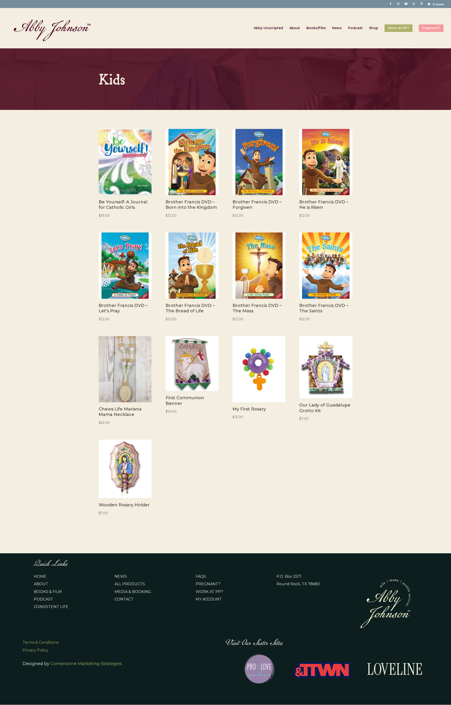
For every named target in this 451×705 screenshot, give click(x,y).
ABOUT (41, 584)
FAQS (201, 576)
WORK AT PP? (209, 591)
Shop (373, 28)
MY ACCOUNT (209, 599)
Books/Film (316, 28)
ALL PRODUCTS (130, 584)
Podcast (355, 28)
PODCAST (43, 599)
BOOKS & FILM (48, 591)
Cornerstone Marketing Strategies (86, 663)
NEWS (121, 576)
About (294, 28)
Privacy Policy (35, 650)
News (337, 28)
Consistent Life (51, 606)
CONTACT (124, 599)
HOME (40, 576)
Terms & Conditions (40, 642)
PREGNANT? (208, 584)
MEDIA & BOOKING (133, 591)
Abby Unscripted (268, 28)
